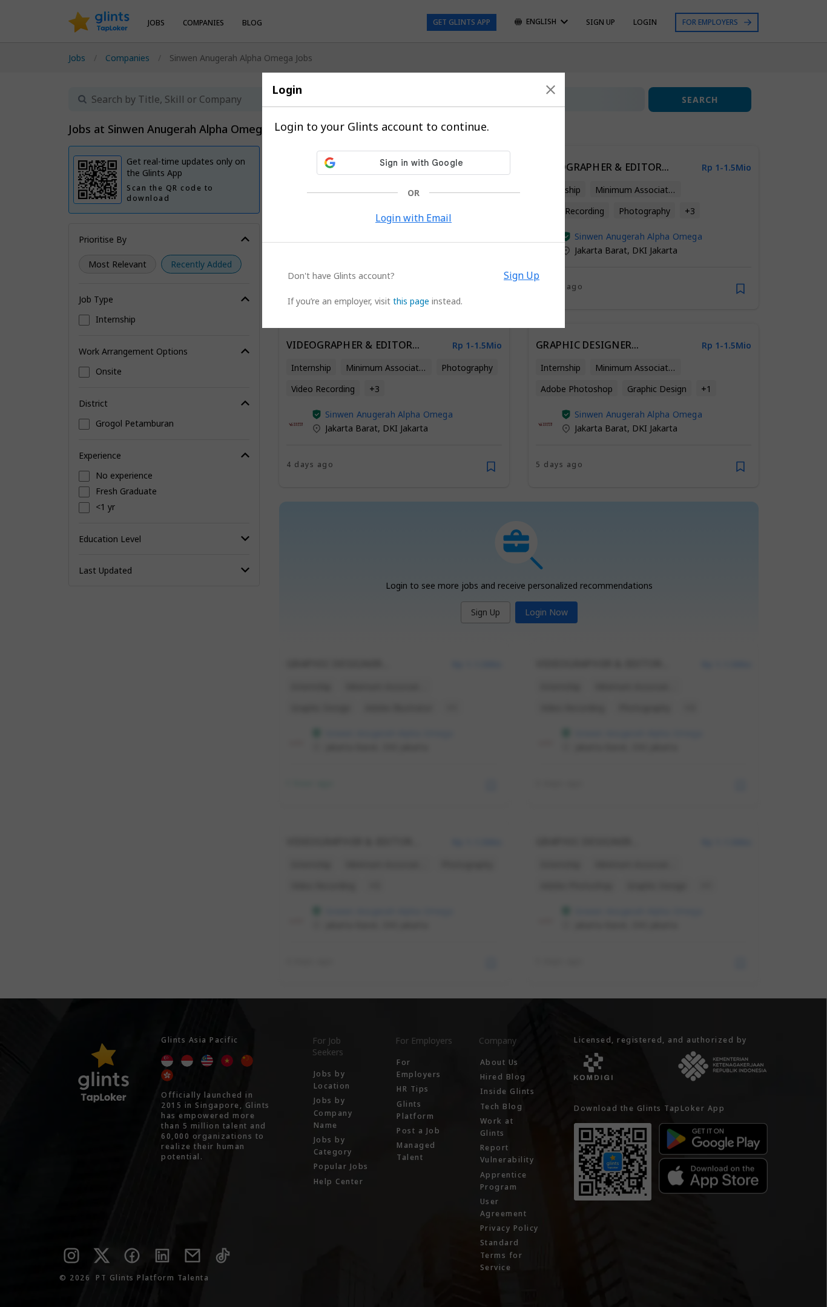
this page (411, 301)
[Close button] (550, 89)
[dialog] (413, 200)
